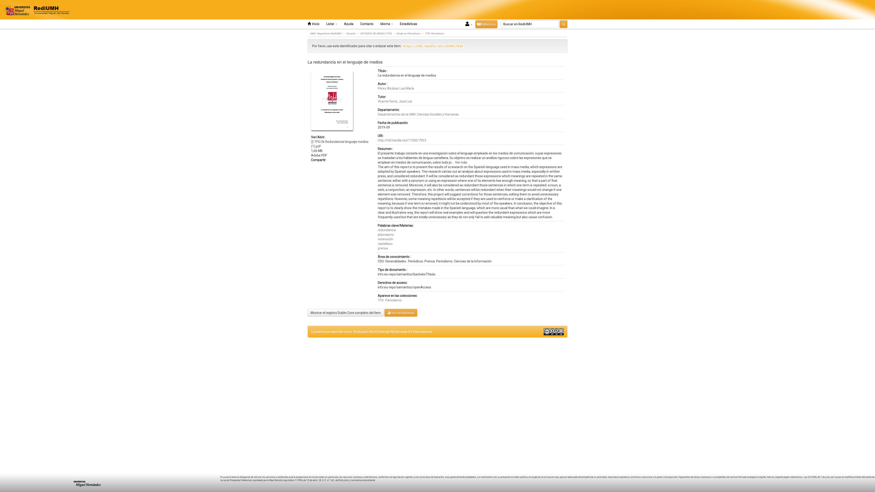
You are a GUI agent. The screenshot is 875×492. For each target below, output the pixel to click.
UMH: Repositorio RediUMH (325, 33)
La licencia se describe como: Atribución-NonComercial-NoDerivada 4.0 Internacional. (371, 331)
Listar (330, 24)
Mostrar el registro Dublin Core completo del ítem (346, 313)
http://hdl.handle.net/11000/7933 (402, 140)
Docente (350, 33)
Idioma (385, 24)
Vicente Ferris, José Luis (395, 101)
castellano (385, 244)
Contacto (366, 24)
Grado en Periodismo (408, 33)
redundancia (387, 230)
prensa (383, 248)
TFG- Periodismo (434, 33)
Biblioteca (488, 24)
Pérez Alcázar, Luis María (396, 88)
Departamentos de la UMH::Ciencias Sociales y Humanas (418, 114)
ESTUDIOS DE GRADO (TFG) (376, 33)
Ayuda (348, 24)
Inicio (315, 24)
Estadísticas (408, 24)
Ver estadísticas (402, 313)
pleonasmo (386, 234)
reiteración (385, 239)
